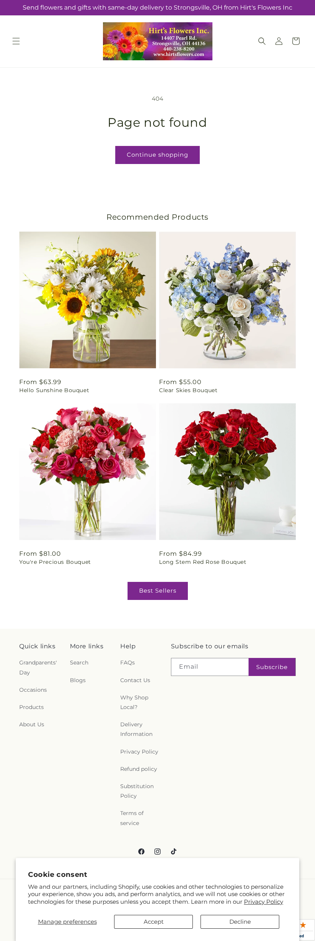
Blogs (78, 680)
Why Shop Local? (134, 702)
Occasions (33, 689)
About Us (31, 724)
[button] (16, 41)
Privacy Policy (263, 901)
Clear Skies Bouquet (188, 390)
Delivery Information (136, 729)
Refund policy (138, 768)
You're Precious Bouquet (55, 561)
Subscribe (272, 667)
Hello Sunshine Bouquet (54, 390)
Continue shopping (157, 154)
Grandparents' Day (38, 667)
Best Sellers (157, 590)
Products (31, 707)
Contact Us (135, 680)
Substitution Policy (137, 791)
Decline (240, 921)
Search (79, 662)
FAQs (127, 662)
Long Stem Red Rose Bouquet (203, 561)
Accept (154, 921)
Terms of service (132, 818)
